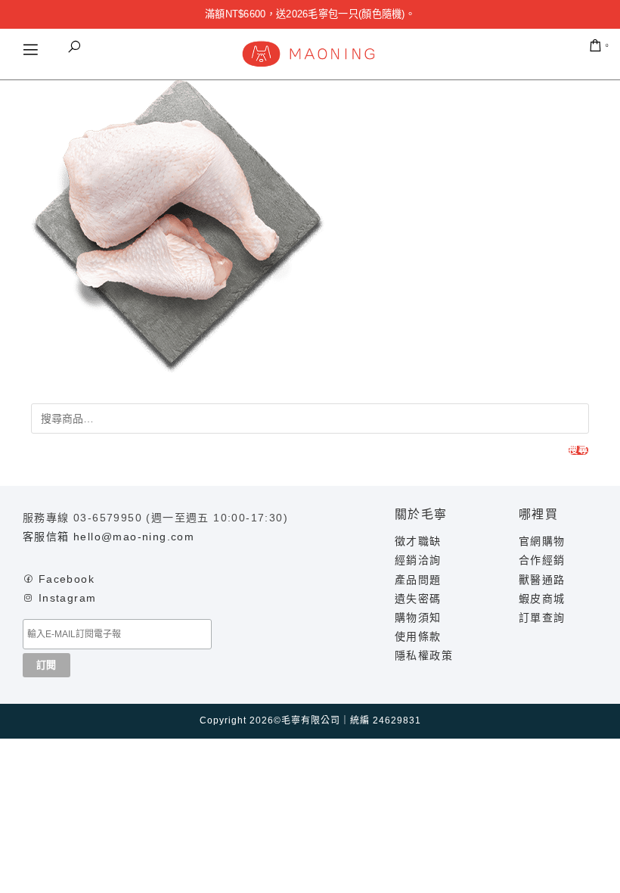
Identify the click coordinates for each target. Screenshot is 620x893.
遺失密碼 (418, 599)
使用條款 (418, 636)
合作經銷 (542, 560)
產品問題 (418, 580)
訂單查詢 (542, 617)
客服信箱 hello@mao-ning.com (108, 537)
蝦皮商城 (542, 599)
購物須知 (418, 617)
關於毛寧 (421, 514)
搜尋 (578, 450)
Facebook (67, 579)
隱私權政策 (424, 655)
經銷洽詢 (418, 560)
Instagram (68, 598)
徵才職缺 (418, 541)
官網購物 (542, 541)
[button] (74, 46)
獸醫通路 (542, 580)
